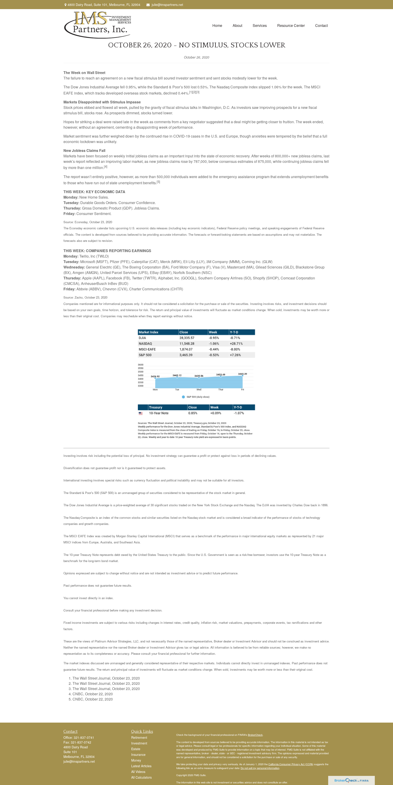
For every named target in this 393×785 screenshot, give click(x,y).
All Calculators (141, 777)
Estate (135, 749)
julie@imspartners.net (167, 4)
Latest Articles (141, 766)
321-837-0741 (84, 737)
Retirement (139, 737)
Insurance (138, 754)
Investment (139, 743)
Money (136, 760)
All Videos (138, 771)
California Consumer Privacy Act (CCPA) (290, 764)
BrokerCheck (255, 734)
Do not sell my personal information (260, 768)
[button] (217, 25)
